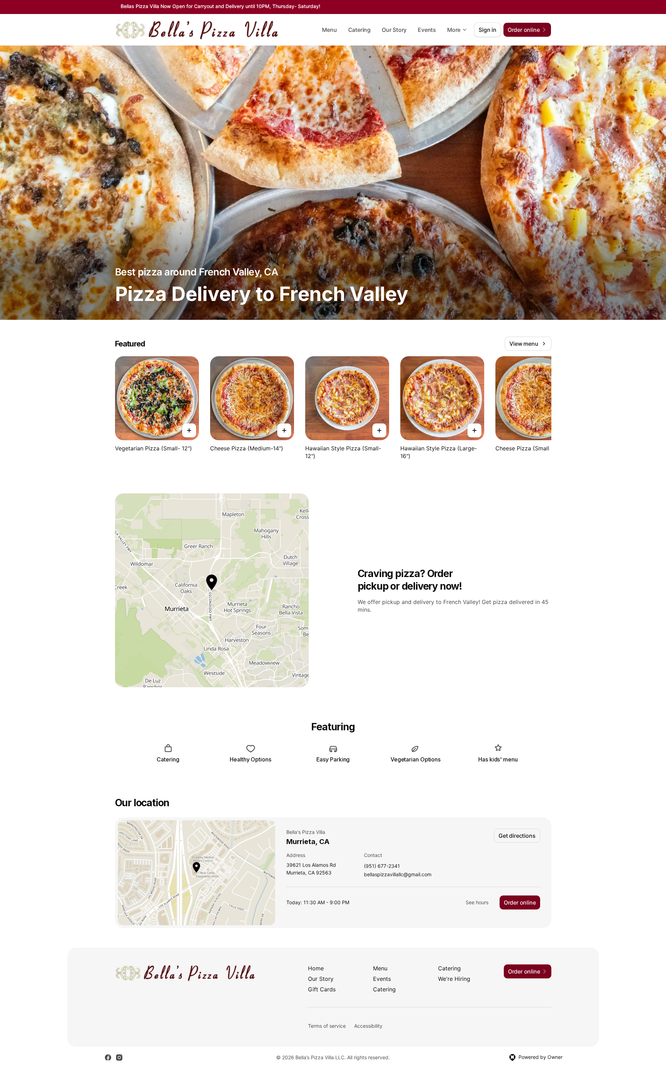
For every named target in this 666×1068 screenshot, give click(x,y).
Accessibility (368, 1026)
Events (427, 29)
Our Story (394, 29)
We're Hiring (454, 978)
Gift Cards (322, 989)
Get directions (517, 835)
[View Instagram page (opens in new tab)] (119, 1057)
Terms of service (327, 1026)
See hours (477, 902)
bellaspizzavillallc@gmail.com (397, 874)
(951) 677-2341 (382, 866)
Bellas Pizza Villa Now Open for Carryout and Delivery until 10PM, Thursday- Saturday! (220, 6)
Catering (359, 29)
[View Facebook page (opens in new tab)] (108, 1057)
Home (316, 968)
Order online (520, 902)
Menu (329, 29)
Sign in (487, 29)
